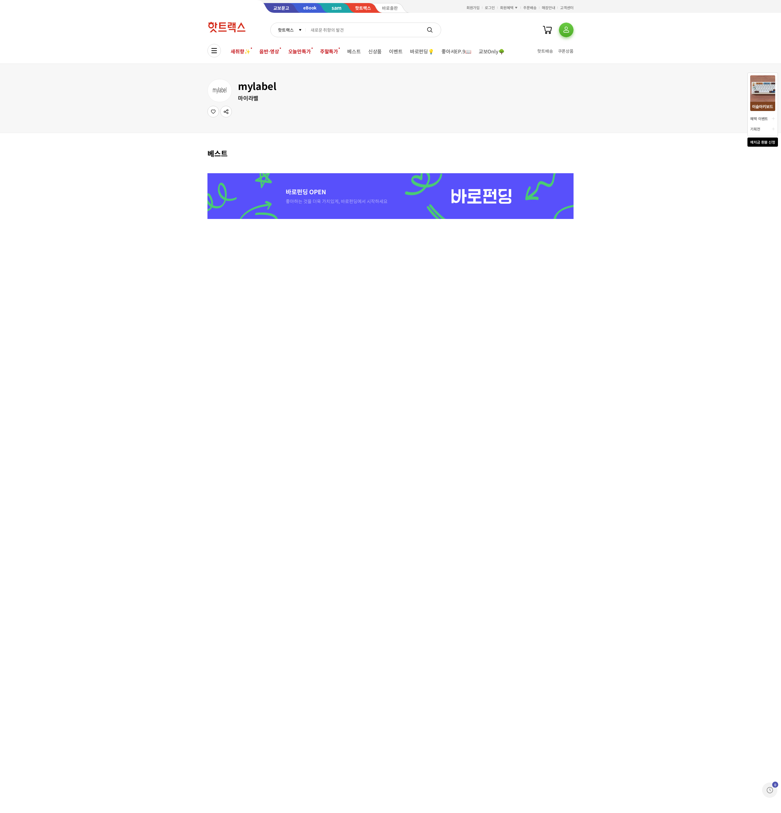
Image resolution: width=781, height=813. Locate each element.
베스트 (354, 51)
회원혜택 (506, 7)
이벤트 (396, 51)
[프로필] (566, 30)
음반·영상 (269, 51)
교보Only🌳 (492, 51)
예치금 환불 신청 (762, 142)
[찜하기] (213, 111)
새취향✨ (240, 51)
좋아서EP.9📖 (456, 51)
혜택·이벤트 (759, 118)
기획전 (755, 128)
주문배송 (530, 7)
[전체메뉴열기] (214, 50)
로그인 (490, 7)
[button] (226, 111)
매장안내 (548, 7)
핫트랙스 (285, 30)
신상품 (375, 51)
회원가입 (473, 7)
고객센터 (567, 7)
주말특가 (329, 51)
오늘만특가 (299, 51)
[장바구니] (547, 29)
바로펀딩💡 (422, 51)
